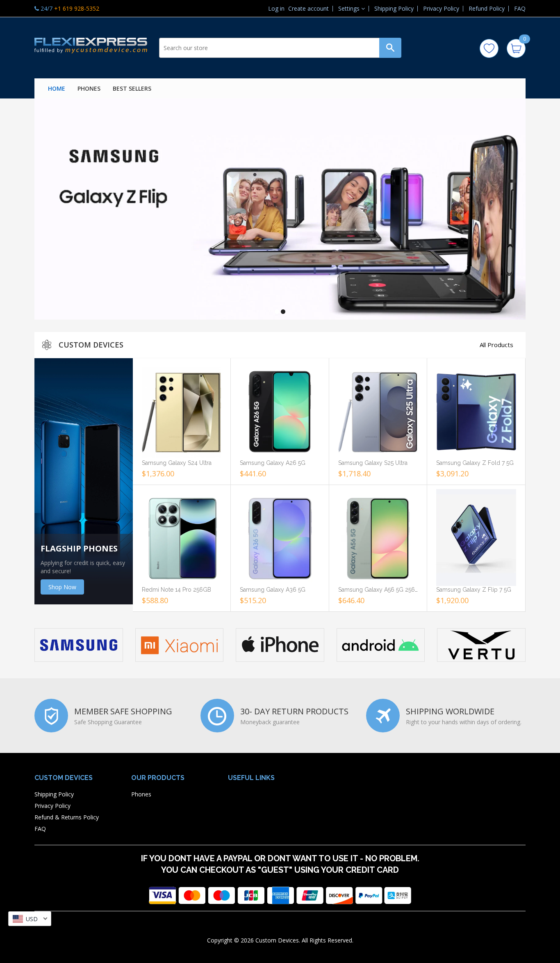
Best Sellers (132, 88)
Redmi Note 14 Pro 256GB (176, 589)
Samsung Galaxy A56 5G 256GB (380, 589)
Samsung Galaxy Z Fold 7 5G (475, 463)
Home (56, 88)
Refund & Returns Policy (66, 817)
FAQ (520, 8)
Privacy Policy (441, 8)
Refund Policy (487, 8)
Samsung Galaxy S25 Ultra (372, 463)
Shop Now (62, 587)
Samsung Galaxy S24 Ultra (177, 463)
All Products (496, 345)
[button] (351, 8)
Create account (308, 8)
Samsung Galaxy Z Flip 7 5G (473, 589)
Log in (276, 8)
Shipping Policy (394, 8)
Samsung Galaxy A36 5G (272, 589)
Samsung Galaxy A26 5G (272, 463)
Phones (88, 88)
